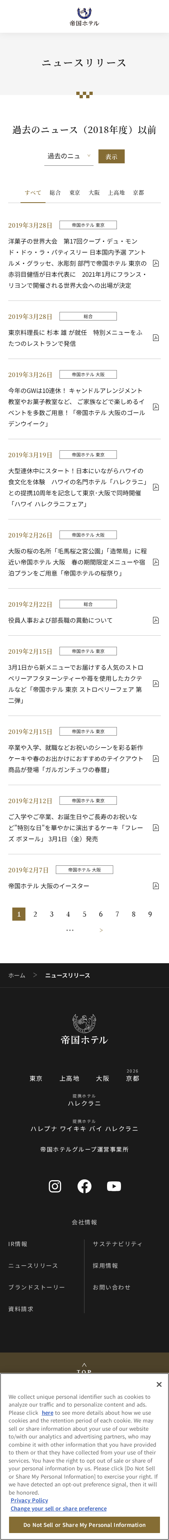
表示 (111, 156)
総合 (55, 192)
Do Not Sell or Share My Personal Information (84, 1525)
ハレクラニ (85, 1103)
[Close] (159, 1384)
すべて (33, 192)
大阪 (94, 192)
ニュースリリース (33, 1265)
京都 (138, 192)
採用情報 (105, 1265)
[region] (84, 1456)
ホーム (16, 975)
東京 (74, 192)
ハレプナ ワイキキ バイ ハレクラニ (84, 1128)
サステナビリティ (118, 1244)
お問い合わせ (112, 1287)
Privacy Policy (29, 1500)
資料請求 (21, 1309)
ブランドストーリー (37, 1287)
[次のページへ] (98, 930)
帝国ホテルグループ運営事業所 (84, 1149)
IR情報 (17, 1244)
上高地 (116, 192)
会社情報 (84, 1222)
